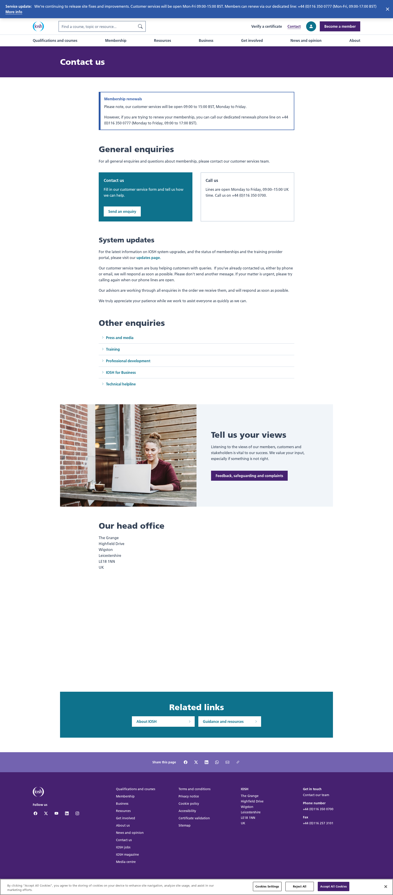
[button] (55, 40)
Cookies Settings (267, 886)
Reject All (299, 886)
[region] (196, 887)
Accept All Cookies (333, 886)
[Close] (386, 887)
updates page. (148, 257)
